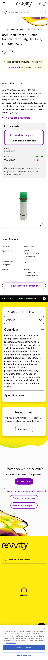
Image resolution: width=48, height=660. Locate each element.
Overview (10, 319)
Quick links (7, 298)
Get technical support (24, 505)
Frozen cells (17, 29)
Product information (27, 298)
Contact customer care (24, 498)
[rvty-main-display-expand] (41, 224)
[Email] (11, 54)
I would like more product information (24, 491)
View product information (16, 117)
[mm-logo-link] (24, 4)
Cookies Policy (11, 643)
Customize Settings (24, 655)
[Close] (45, 628)
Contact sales (24, 481)
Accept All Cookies (24, 648)
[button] (40, 4)
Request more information (24, 285)
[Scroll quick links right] (42, 298)
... (4, 29)
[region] (24, 642)
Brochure (24, 429)
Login (37, 159)
